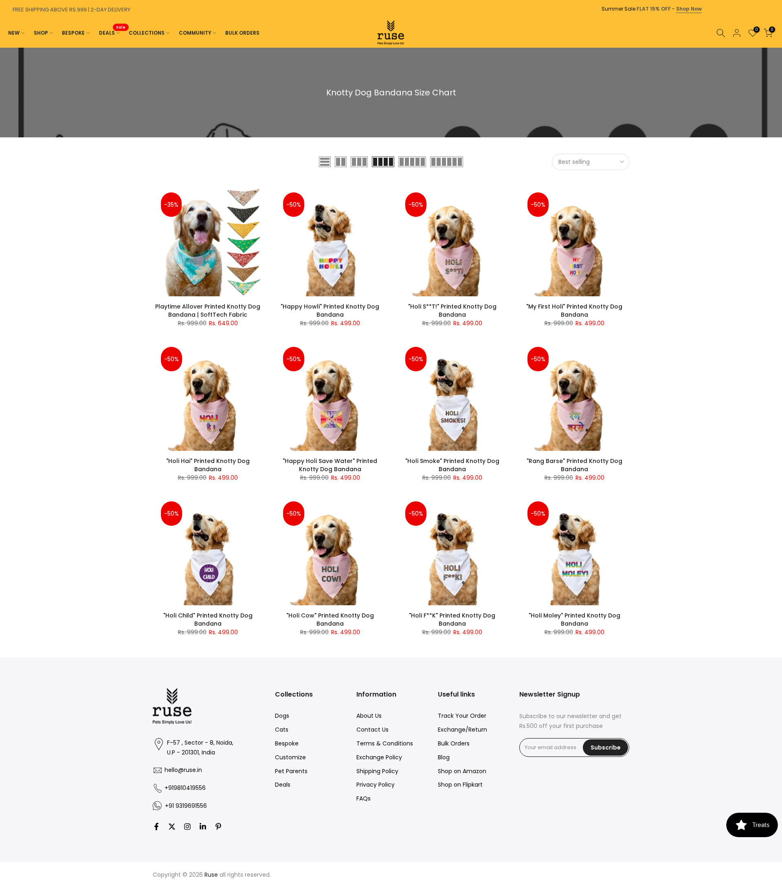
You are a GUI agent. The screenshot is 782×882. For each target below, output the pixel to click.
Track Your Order (462, 716)
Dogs (282, 716)
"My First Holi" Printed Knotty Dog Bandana (574, 310)
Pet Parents (291, 771)
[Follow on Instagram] (187, 826)
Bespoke (287, 743)
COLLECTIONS (147, 32)
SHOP (41, 32)
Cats (281, 729)
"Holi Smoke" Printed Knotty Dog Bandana (452, 465)
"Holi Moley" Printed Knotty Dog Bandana (574, 619)
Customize (290, 757)
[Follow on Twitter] (172, 826)
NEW (14, 32)
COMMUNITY (195, 32)
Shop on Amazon (462, 771)
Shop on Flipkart (460, 785)
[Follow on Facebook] (156, 826)
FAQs (363, 798)
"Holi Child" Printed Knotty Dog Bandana (208, 619)
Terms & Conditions (384, 743)
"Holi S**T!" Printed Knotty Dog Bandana (452, 310)
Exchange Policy (379, 757)
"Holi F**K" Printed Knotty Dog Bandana (452, 619)
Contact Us (372, 729)
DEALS (112, 32)
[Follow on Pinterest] (218, 826)
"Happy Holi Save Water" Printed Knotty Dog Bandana (330, 465)
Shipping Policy (377, 771)
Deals (282, 785)
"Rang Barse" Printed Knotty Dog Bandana (574, 465)
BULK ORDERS (242, 32)
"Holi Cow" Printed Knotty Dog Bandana (330, 619)
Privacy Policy (375, 785)
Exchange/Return (462, 729)
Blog (444, 757)
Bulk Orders (454, 743)
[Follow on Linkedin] (202, 826)
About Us (369, 716)
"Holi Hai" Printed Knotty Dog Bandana (208, 465)
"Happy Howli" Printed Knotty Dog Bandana (330, 310)
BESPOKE (73, 32)
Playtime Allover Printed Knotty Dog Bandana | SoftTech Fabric (207, 310)
